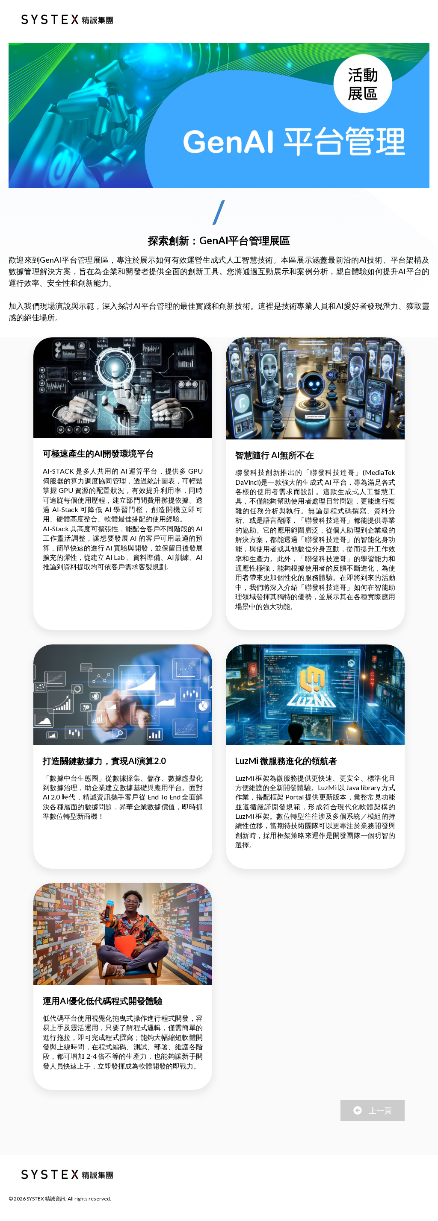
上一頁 (380, 1110)
